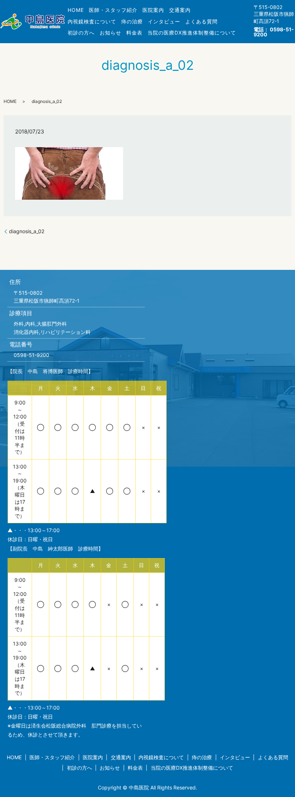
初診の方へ (81, 33)
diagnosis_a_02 (26, 231)
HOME (76, 10)
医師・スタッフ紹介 (113, 10)
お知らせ (110, 33)
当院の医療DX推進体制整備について (192, 33)
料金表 (134, 33)
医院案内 (153, 10)
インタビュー (164, 21)
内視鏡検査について (92, 21)
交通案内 (180, 10)
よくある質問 (201, 21)
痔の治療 (132, 21)
